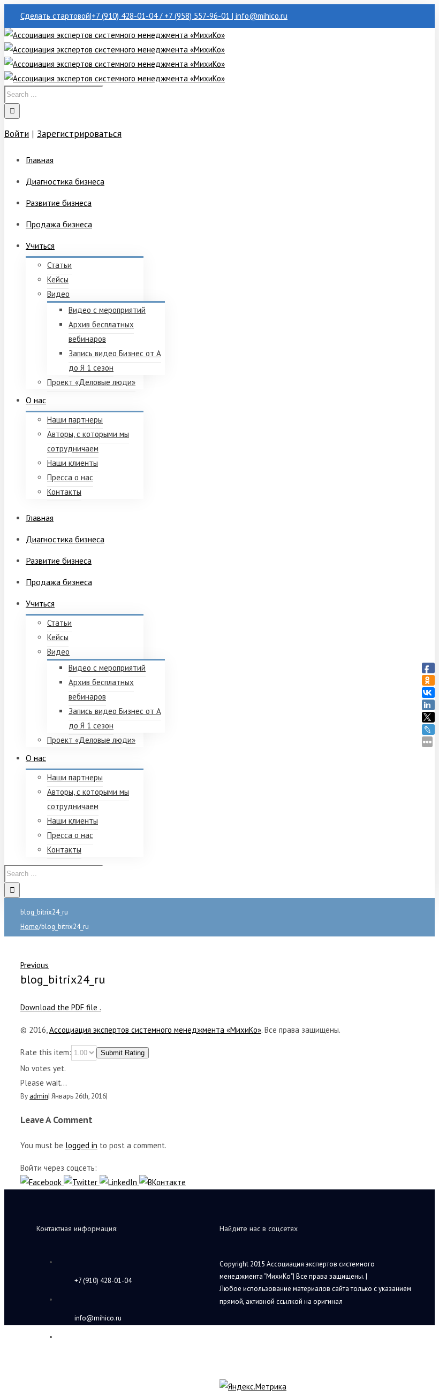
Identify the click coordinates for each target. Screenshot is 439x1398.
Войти (16, 134)
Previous (34, 965)
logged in (81, 1145)
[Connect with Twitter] (82, 1182)
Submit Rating (123, 1053)
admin (38, 1096)
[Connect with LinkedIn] (119, 1182)
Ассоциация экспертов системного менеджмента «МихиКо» (155, 1030)
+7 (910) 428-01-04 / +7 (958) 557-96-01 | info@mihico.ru (189, 16)
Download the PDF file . (60, 1007)
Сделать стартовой (55, 16)
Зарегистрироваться (79, 134)
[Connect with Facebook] (42, 1182)
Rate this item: (45, 1052)
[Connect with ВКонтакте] (162, 1182)
